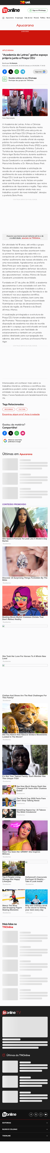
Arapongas (19, 18)
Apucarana (10, 18)
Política (42, 18)
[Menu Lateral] (3, 18)
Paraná (36, 18)
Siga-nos (38, 72)
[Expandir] (47, 1136)
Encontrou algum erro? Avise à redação (21, 414)
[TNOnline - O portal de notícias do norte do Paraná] (11, 10)
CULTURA (22, 409)
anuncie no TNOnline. (31, 238)
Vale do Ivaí (28, 18)
